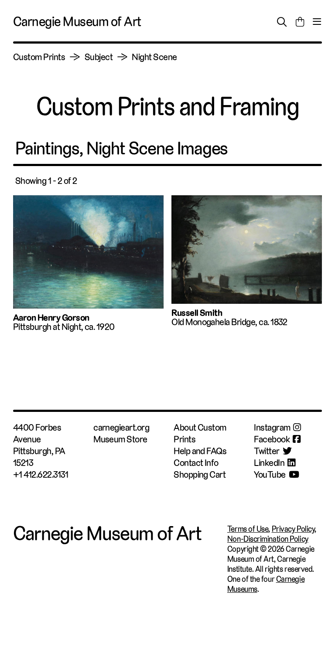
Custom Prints (39, 57)
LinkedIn (269, 463)
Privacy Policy (293, 529)
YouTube (269, 474)
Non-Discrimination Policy (267, 539)
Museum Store (120, 439)
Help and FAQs (200, 451)
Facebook (272, 439)
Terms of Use (248, 529)
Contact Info (196, 463)
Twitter (266, 451)
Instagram (272, 427)
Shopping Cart (200, 474)
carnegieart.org (121, 427)
